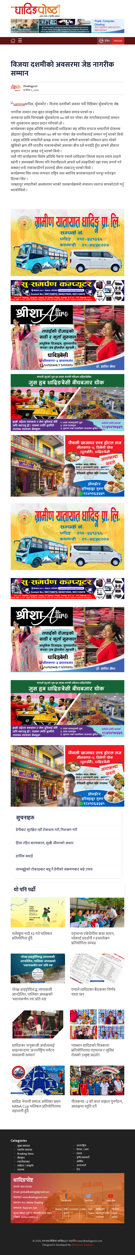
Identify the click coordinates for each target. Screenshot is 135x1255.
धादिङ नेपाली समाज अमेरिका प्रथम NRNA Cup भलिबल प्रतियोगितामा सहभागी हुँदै (36, 1106)
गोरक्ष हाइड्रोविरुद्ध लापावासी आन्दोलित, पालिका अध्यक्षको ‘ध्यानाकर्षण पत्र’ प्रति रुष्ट (32, 994)
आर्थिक (80, 1161)
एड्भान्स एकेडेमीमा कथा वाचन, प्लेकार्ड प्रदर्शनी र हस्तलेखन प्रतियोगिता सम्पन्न (92, 938)
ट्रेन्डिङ (107, 41)
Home (58, 1209)
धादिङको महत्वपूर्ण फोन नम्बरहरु (102, 1213)
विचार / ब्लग (83, 1149)
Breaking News (25, 1154)
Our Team (91, 1211)
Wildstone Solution (82, 1245)
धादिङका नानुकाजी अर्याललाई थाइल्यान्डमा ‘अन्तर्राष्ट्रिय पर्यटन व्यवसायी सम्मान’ (33, 1050)
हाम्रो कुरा (66, 1211)
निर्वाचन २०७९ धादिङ (115, 1213)
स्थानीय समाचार (24, 1150)
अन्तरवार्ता (81, 1165)
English (118, 41)
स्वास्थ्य (20, 1169)
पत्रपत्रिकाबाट (23, 1162)
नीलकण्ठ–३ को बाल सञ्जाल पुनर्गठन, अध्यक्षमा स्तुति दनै (96, 1104)
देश (78, 1169)
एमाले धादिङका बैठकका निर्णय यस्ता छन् (93, 992)
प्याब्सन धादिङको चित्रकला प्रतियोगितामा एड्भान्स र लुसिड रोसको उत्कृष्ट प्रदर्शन (92, 1050)
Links (83, 1209)
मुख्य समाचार (23, 1146)
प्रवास (79, 1153)
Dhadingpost (30, 86)
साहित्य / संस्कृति (25, 1166)
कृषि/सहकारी (83, 1157)
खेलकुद (21, 1158)
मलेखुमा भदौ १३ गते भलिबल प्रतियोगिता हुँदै (32, 936)
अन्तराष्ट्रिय (81, 1145)
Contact (74, 1209)
